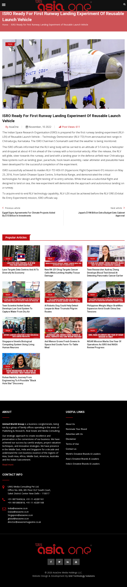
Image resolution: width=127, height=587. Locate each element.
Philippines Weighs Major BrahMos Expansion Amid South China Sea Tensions (105, 308)
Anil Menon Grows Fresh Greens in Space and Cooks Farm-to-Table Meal (62, 344)
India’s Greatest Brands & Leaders (83, 463)
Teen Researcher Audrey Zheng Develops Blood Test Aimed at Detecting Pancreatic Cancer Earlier (105, 272)
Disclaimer (71, 439)
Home (5, 24)
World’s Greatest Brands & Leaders (83, 454)
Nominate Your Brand (76, 429)
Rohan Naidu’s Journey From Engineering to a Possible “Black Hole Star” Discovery (19, 380)
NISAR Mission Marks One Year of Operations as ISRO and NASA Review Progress (104, 344)
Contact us (71, 449)
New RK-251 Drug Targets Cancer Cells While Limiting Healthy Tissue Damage (62, 272)
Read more (7, 464)
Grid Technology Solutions (81, 575)
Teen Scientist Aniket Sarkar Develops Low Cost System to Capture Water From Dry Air (17, 308)
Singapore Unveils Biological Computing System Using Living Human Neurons (18, 344)
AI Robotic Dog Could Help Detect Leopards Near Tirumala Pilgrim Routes (61, 308)
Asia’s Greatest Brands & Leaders (82, 459)
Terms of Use (72, 444)
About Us (70, 424)
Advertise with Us (74, 434)
